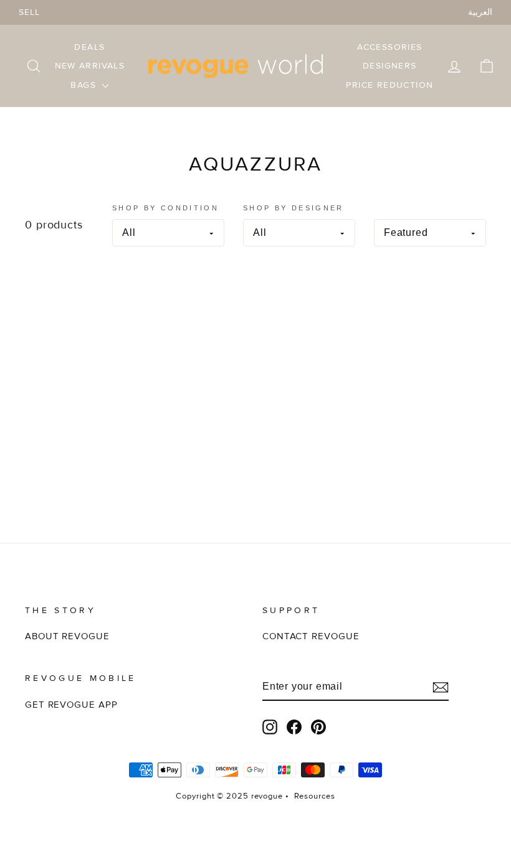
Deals (89, 47)
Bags (84, 85)
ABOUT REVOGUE (67, 636)
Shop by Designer (293, 208)
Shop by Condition (165, 208)
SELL (29, 12)
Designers (390, 65)
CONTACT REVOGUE (311, 636)
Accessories (389, 47)
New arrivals (90, 65)
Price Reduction (389, 85)
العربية (480, 12)
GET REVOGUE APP (71, 705)
